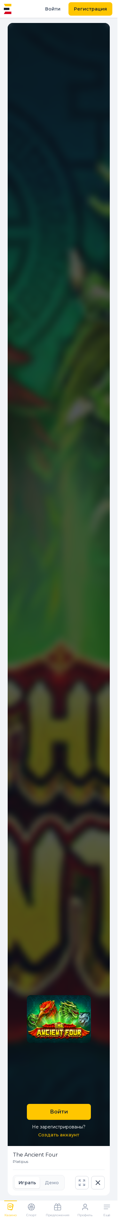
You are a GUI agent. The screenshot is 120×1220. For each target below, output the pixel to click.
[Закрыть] (98, 1182)
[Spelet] (8, 9)
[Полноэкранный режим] (82, 1182)
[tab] (27, 1182)
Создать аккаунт (58, 1135)
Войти (52, 9)
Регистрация (90, 9)
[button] (82, 1182)
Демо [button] (52, 1183)
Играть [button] (27, 1183)
